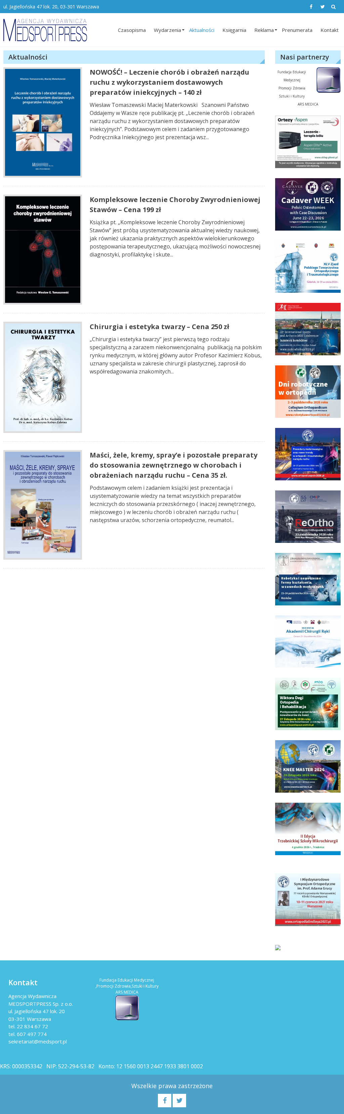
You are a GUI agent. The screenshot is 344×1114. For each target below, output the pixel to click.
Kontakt (329, 30)
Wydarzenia (167, 30)
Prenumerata (297, 30)
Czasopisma (132, 30)
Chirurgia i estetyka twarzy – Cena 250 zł (159, 326)
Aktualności (201, 30)
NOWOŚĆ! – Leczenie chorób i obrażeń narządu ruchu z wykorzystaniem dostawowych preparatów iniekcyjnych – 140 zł (169, 82)
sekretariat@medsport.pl (37, 1041)
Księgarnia (234, 30)
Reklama (264, 30)
